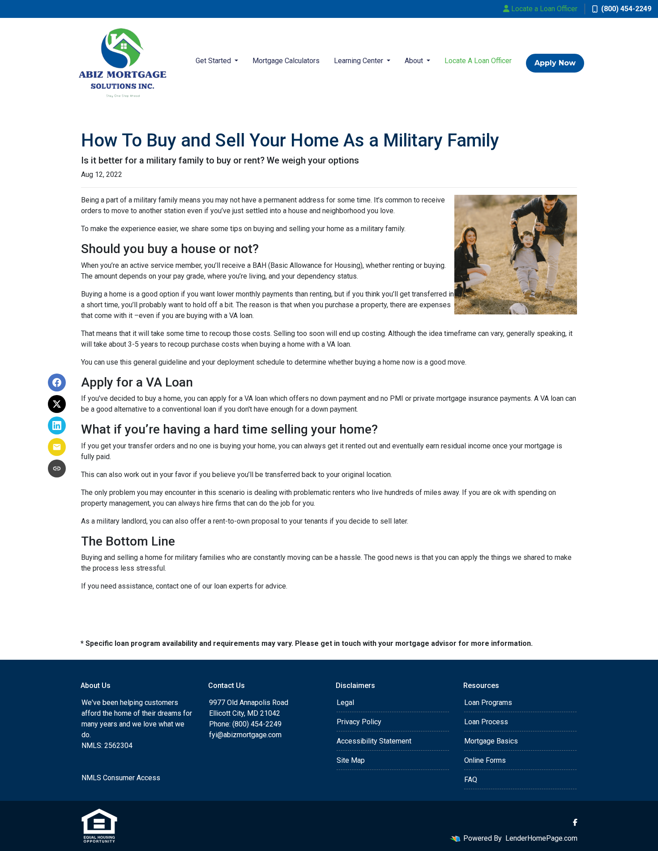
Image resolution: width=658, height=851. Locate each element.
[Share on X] (57, 404)
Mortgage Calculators (286, 60)
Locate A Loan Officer (478, 60)
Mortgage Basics (491, 741)
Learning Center (359, 60)
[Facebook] (575, 822)
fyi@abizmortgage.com (245, 735)
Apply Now (555, 63)
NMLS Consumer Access (120, 778)
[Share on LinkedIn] (57, 425)
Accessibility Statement (374, 741)
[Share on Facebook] (57, 382)
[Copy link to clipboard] (57, 468)
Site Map (351, 760)
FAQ (470, 779)
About (415, 60)
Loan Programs (488, 702)
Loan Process (486, 722)
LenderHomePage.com (541, 838)
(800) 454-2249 (626, 8)
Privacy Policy (359, 722)
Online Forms (485, 760)
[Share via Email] (57, 447)
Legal (345, 702)
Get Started (214, 60)
